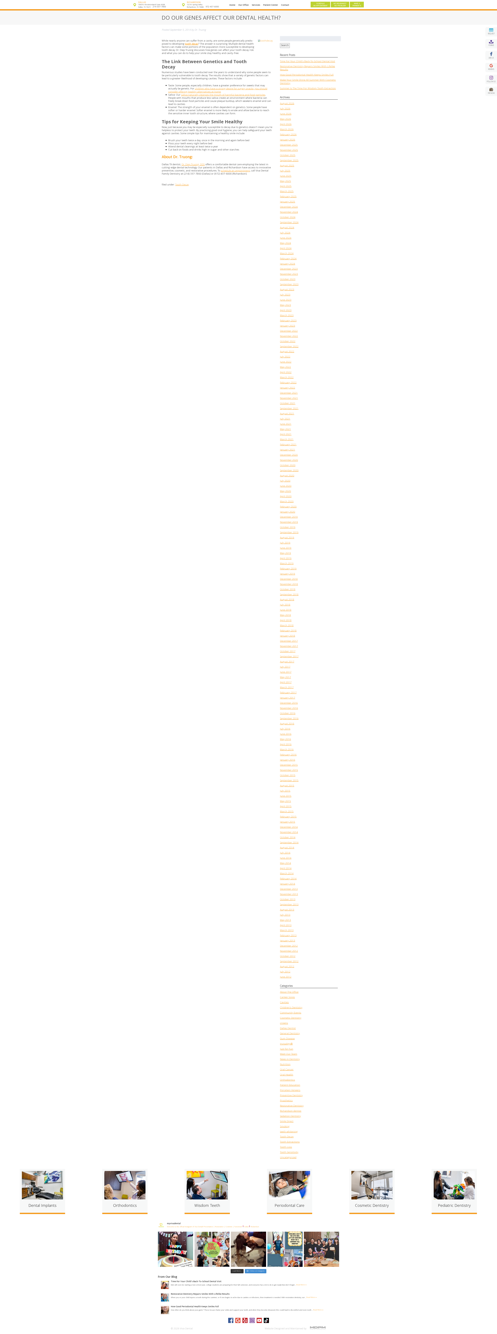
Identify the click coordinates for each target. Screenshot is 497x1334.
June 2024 (285, 238)
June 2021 (285, 424)
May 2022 (285, 367)
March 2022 (287, 378)
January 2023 (287, 326)
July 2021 (285, 419)
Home (232, 5)
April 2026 (285, 124)
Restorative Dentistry (292, 1106)
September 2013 (289, 905)
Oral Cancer (287, 1070)
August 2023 (287, 290)
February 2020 (288, 507)
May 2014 (285, 863)
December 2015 (289, 765)
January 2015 (287, 822)
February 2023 (288, 321)
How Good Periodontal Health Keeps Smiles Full (307, 75)
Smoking (285, 1127)
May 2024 (285, 243)
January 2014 (287, 884)
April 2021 (285, 434)
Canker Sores (287, 997)
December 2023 (289, 269)
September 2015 (289, 781)
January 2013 (287, 941)
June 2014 (285, 858)
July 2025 (285, 171)
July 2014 (285, 853)
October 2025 (287, 155)
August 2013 (287, 910)
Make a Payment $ (357, 4)
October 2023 (287, 279)
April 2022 (285, 372)
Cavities (284, 1003)
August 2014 (287, 848)
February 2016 (288, 755)
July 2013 (285, 915)
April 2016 (285, 745)
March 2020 (287, 502)
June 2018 (285, 610)
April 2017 (285, 682)
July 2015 (285, 791)
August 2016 (287, 724)
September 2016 (289, 719)
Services (256, 5)
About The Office (289, 992)
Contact (285, 5)
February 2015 (288, 817)
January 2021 (287, 450)
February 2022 (288, 383)
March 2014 (287, 874)
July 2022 (285, 357)
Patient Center (270, 5)
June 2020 (285, 486)
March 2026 (287, 130)
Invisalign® (286, 1044)
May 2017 (285, 677)
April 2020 (285, 497)
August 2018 (287, 600)
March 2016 (287, 750)
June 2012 (285, 977)
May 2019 (285, 553)
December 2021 (289, 393)
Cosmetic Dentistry (290, 1018)
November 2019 (289, 522)
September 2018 (289, 595)
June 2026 (285, 114)
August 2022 (287, 352)
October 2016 (287, 714)
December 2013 (289, 889)
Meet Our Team (288, 1054)
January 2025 (287, 202)
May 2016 (285, 739)
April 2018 (285, 620)
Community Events (290, 1013)
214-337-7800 (159, 7)
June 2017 (285, 672)
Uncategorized (288, 1158)
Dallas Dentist (288, 1028)
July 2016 (285, 729)
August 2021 (287, 414)
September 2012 (289, 962)
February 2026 (288, 135)
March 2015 (287, 812)
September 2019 (289, 533)
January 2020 (287, 512)
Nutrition (285, 1065)
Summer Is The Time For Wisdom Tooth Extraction (308, 89)
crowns (284, 1023)
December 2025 (289, 145)
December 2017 (289, 641)
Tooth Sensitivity (289, 1152)
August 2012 (287, 967)
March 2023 (287, 316)
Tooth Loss (286, 1147)
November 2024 (289, 212)
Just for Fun (286, 1049)
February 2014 (288, 879)
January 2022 (287, 388)
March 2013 (287, 930)
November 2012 (289, 951)
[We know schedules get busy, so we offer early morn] (212, 1249)
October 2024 (287, 217)
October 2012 (287, 956)
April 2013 (285, 925)
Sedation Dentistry (290, 1116)
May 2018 (285, 615)
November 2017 (289, 646)
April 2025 (285, 186)
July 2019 (285, 543)
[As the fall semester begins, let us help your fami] (285, 1249)
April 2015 (285, 807)
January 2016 (287, 760)
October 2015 (287, 775)
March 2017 (287, 688)
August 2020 (287, 476)
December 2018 (289, 579)
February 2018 (288, 631)
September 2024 (289, 223)
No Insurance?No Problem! (340, 4)
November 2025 (289, 150)
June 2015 (285, 796)
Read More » (301, 1285)
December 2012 (289, 946)
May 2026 (285, 119)
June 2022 (285, 362)
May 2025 (285, 181)
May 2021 (285, 429)
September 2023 (289, 285)
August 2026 (287, 104)
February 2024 (288, 259)
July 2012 (285, 972)
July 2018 (285, 605)
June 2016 (285, 734)
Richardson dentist (290, 1111)
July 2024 (285, 233)
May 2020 (285, 491)
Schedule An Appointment (320, 4)
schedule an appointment (235, 171)
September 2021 (289, 409)
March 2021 (287, 440)
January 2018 (287, 636)
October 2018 (287, 590)
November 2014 (289, 832)
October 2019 (287, 527)
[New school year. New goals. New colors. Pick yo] (248, 1249)
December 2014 (289, 827)
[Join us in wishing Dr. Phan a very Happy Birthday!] (321, 1249)
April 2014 (285, 869)
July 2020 (285, 481)
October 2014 (287, 838)
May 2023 (285, 305)
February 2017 (288, 693)
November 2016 (289, 708)
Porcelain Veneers (290, 1090)
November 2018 (289, 584)
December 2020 (289, 455)
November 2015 (289, 770)
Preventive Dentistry (291, 1096)
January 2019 (287, 574)
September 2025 (289, 161)
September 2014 (289, 843)
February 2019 (288, 569)
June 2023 (285, 300)
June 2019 (285, 548)
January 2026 (287, 140)
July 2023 (285, 295)
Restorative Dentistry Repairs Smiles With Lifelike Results (307, 68)
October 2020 (287, 465)
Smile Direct (286, 1121)
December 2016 (289, 703)
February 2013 (288, 936)
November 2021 (289, 398)
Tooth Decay (182, 185)
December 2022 (289, 331)
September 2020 (289, 471)
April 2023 (285, 310)
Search (285, 45)
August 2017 (287, 662)
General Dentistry (290, 1034)
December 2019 (289, 517)
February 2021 (288, 445)
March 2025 (287, 192)
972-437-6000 (212, 7)
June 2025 (285, 176)
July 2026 (285, 109)
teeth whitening (289, 1132)
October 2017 (287, 652)
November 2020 (289, 460)
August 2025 (287, 166)
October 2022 (287, 342)
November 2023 (289, 274)
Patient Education (290, 1085)
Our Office (243, 5)
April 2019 (285, 559)
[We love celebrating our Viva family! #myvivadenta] (175, 1249)
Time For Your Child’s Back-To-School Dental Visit (307, 62)
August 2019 (287, 538)
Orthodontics (287, 1080)
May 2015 (285, 801)
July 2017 (285, 667)
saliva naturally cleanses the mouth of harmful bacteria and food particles (223, 95)
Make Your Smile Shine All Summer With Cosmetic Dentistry (308, 82)
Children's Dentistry (291, 1008)
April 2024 (285, 248)
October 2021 (287, 403)
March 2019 (287, 564)
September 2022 (289, 347)
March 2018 (287, 626)
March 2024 (287, 254)
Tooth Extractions (290, 1142)
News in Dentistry (290, 1059)
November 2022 (289, 336)
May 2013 (285, 920)
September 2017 (289, 657)
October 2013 (287, 900)
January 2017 (287, 698)
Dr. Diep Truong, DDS (193, 165)
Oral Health (286, 1075)
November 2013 (289, 894)
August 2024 (287, 228)
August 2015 (287, 786)
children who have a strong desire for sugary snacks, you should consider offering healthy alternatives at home (217, 90)
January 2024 (287, 264)
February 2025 (288, 197)
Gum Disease (287, 1039)
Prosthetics (286, 1101)
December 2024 (289, 207)
